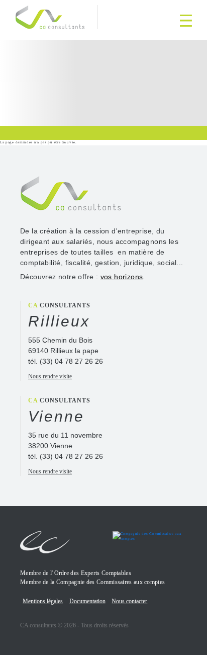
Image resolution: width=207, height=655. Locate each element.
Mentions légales (43, 601)
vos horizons (121, 277)
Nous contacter (129, 601)
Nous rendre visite (50, 376)
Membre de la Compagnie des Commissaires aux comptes (92, 582)
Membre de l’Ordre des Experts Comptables (75, 573)
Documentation (87, 601)
